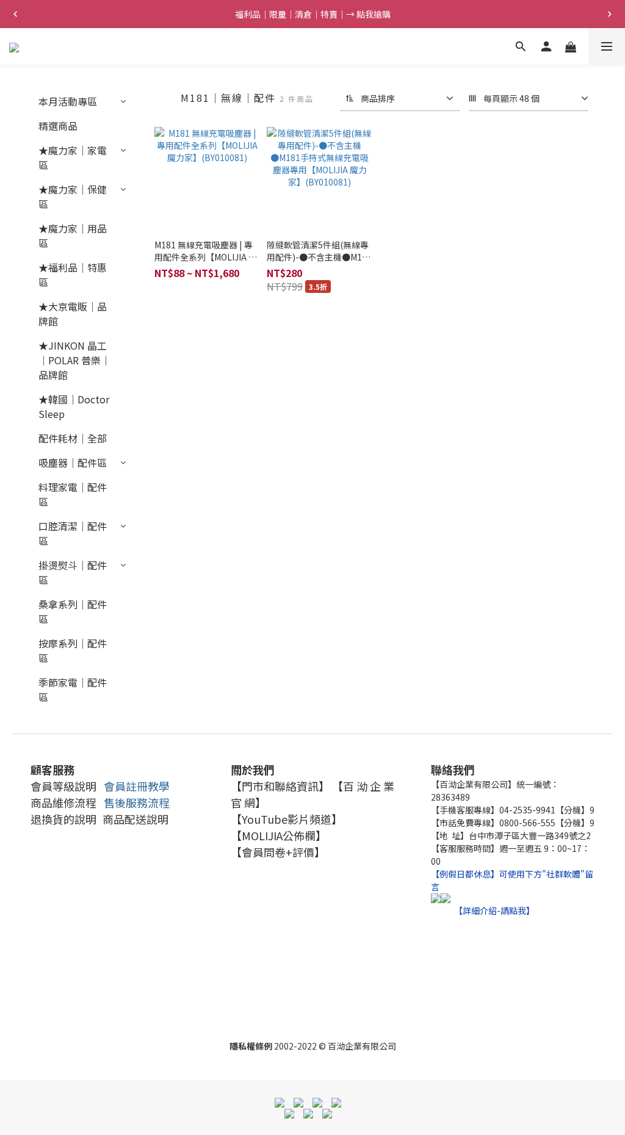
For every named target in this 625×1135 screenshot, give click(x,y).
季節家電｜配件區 (72, 689)
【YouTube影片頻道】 (286, 819)
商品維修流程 (63, 802)
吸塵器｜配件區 (72, 462)
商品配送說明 (135, 819)
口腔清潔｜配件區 (72, 533)
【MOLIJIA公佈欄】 (279, 835)
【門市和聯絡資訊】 (280, 786)
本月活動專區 (67, 101)
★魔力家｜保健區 (72, 196)
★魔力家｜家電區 (72, 157)
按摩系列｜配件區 (72, 650)
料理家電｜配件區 (72, 494)
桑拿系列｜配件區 (72, 611)
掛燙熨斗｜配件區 (72, 572)
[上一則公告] (15, 14)
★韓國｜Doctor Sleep (73, 406)
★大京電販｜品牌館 (72, 313)
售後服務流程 (137, 802)
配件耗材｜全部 (72, 438)
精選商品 (58, 125)
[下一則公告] (609, 14)
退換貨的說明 (63, 819)
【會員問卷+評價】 (278, 852)
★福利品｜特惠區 (72, 274)
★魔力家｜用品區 (72, 235)
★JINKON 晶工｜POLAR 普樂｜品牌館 (74, 360)
